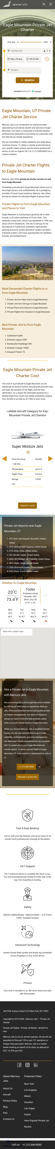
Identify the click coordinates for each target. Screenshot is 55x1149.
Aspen (27, 1114)
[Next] (50, 459)
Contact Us (8, 1119)
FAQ (5, 1113)
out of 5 (22, 91)
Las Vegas (29, 1108)
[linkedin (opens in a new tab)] (36, 1065)
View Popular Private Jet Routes (36, 1123)
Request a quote (27, 505)
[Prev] (5, 459)
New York (29, 1084)
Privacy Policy (10, 1100)
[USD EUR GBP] (47, 42)
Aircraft (7, 1094)
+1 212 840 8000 (26, 766)
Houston (28, 1102)
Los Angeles (30, 1090)
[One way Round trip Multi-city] (11, 42)
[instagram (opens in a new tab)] (27, 1065)
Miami (27, 1096)
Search (29, 80)
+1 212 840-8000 (32, 1144)
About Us (7, 1088)
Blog (5, 1106)
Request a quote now (27, 777)
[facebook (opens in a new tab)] (19, 1065)
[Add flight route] (47, 59)
